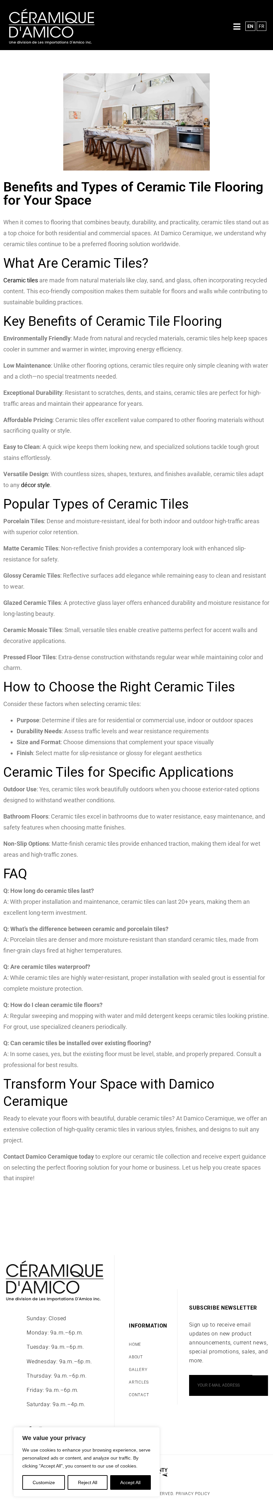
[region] (86, 1462)
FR (261, 26)
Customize (44, 1482)
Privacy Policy (193, 1493)
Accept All (130, 1482)
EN (250, 26)
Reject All (87, 1482)
